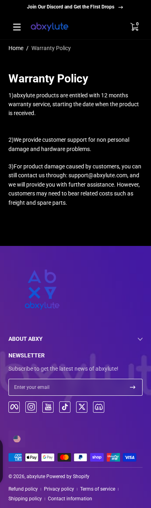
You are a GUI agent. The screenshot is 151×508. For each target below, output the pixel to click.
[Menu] (16, 27)
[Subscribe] (133, 387)
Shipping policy (25, 499)
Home (15, 48)
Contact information (70, 499)
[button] (134, 27)
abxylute (36, 476)
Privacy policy (59, 489)
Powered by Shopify (67, 476)
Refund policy (23, 489)
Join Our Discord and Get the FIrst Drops (70, 7)
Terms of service (97, 489)
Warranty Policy (51, 48)
